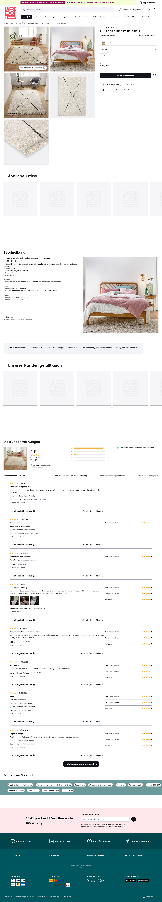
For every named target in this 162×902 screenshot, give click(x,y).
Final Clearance (81, 17)
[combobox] (72, 476)
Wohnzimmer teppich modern (101, 785)
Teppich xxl (121, 785)
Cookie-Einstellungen (54, 897)
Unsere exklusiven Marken (96, 855)
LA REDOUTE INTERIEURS (109, 28)
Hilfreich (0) (86, 511)
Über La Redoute (54, 855)
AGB (33, 897)
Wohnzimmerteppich (31, 23)
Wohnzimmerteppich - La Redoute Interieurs (54, 785)
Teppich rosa (68, 790)
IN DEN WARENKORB (125, 75)
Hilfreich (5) (86, 620)
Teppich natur (33, 790)
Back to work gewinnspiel (46, 17)
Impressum (8, 897)
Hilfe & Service (16, 855)
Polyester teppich (136, 785)
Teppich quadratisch (51, 790)
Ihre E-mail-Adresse (90, 814)
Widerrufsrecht (68, 897)
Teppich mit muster (16, 790)
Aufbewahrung (99, 17)
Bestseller (115, 17)
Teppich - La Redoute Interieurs (20, 785)
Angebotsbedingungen (22, 897)
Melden (99, 511)
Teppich (18, 23)
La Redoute (8, 23)
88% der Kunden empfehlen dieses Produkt (137, 448)
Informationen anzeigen (81, 865)
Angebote (65, 17)
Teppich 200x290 (153, 785)
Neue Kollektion (130, 17)
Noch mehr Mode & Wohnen (134, 855)
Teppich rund (80, 785)
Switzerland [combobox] (150, 897)
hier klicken (118, 827)
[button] (154, 9)
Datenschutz (41, 897)
